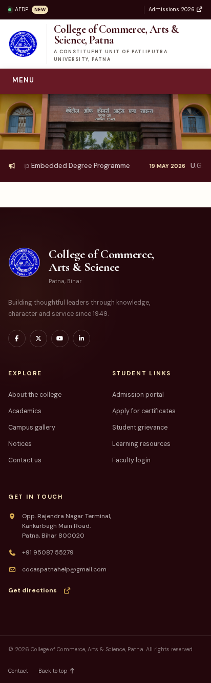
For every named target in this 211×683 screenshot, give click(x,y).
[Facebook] (17, 338)
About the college (34, 395)
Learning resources (141, 444)
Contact (18, 670)
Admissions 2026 (172, 9)
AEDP (30, 9)
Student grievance (139, 427)
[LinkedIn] (81, 338)
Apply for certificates (144, 411)
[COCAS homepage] (24, 44)
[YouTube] (60, 338)
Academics (24, 411)
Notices (20, 444)
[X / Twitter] (38, 338)
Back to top (53, 670)
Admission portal (138, 395)
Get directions (32, 590)
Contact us (24, 460)
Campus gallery (31, 427)
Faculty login (131, 460)
